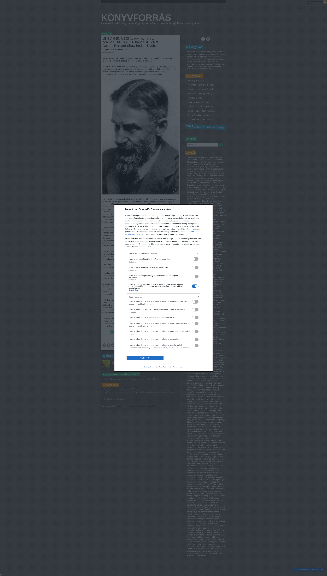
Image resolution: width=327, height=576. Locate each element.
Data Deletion (149, 367)
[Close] (207, 209)
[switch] (195, 259)
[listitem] (163, 253)
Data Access (163, 367)
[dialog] (163, 288)
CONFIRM (145, 358)
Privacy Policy (178, 367)
